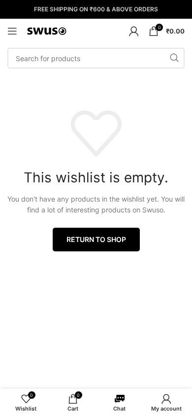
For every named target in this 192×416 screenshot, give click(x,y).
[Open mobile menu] (12, 31)
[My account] (134, 31)
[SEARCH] (174, 58)
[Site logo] (46, 30)
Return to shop (96, 239)
